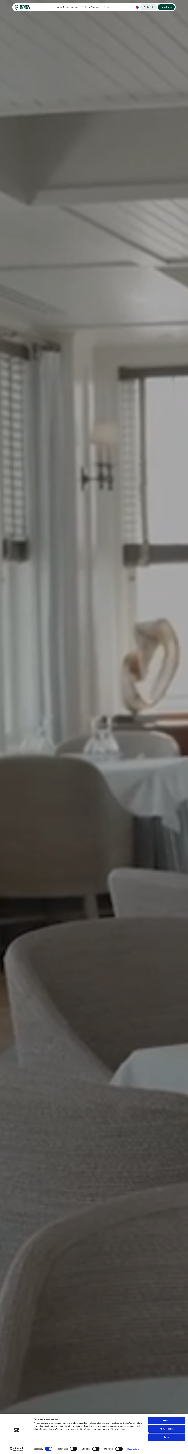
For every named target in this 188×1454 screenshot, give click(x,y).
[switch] (73, 1449)
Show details (133, 1449)
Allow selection (167, 1429)
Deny (166, 1437)
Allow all (166, 1420)
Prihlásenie (148, 7)
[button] (67, 7)
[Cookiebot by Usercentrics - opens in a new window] (16, 1449)
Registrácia (166, 7)
